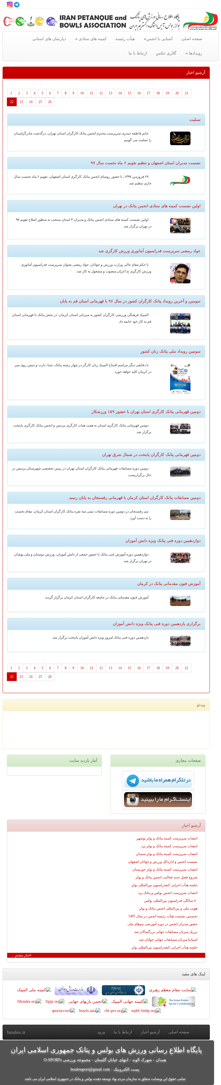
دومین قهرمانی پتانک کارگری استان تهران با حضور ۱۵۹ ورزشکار (146, 411)
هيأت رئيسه (125, 39)
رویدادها (195, 53)
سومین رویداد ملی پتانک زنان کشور (170, 351)
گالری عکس (166, 53)
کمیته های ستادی (92, 39)
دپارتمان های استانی (49, 39)
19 (167, 93)
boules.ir (16, 1032)
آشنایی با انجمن (159, 39)
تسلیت (195, 119)
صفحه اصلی (191, 39)
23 (21, 102)
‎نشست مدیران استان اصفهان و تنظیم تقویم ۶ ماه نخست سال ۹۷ (146, 163)
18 (158, 93)
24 (31, 102)
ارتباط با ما (138, 53)
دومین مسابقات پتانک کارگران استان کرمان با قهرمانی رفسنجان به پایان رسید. (134, 497)
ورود (101, 1032)
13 (110, 93)
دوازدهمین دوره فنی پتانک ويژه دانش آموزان (163, 540)
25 (40, 102)
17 (148, 93)
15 (129, 93)
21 (186, 93)
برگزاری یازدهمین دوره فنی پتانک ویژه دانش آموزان (157, 624)
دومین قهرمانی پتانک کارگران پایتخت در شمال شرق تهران (151, 454)
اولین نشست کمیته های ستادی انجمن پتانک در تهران (157, 206)
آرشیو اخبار (150, 1032)
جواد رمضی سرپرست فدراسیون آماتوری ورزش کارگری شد (149, 251)
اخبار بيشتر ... (21, 955)
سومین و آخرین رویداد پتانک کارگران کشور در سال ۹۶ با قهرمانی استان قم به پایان (130, 301)
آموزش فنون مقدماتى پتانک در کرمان (169, 583)
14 (120, 93)
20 (177, 93)
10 (82, 93)
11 (91, 93)
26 (50, 102)
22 (12, 102)
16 (139, 93)
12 (101, 93)
